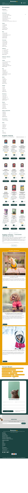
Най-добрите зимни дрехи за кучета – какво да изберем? (14, 350)
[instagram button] (6, 452)
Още (14, 377)
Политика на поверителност (6, 437)
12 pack (8, 225)
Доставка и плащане (5, 435)
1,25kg (6, 225)
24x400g (16, 201)
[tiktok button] (8, 452)
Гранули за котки (15, 376)
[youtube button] (7, 452)
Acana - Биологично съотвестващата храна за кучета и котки (12, 368)
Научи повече (14, 245)
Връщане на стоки (5, 436)
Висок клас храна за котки (19, 374)
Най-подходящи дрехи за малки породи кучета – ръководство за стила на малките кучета (14, 314)
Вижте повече (5, 287)
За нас (3, 442)
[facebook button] (3, 452)
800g (8, 177)
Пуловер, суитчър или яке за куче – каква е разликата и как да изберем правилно (14, 277)
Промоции (3, 444)
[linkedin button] (4, 452)
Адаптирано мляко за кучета (18, 371)
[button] (9, 3)
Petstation (3, 4)
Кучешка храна (7, 4)
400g (6, 177)
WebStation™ (23, 457)
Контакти (3, 445)
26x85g (24, 201)
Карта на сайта (5, 440)
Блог (2, 446)
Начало (3, 441)
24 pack (16, 225)
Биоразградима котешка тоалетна (8, 374)
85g (22, 201)
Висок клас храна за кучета (6, 376)
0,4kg (14, 225)
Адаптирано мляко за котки (7, 371)
